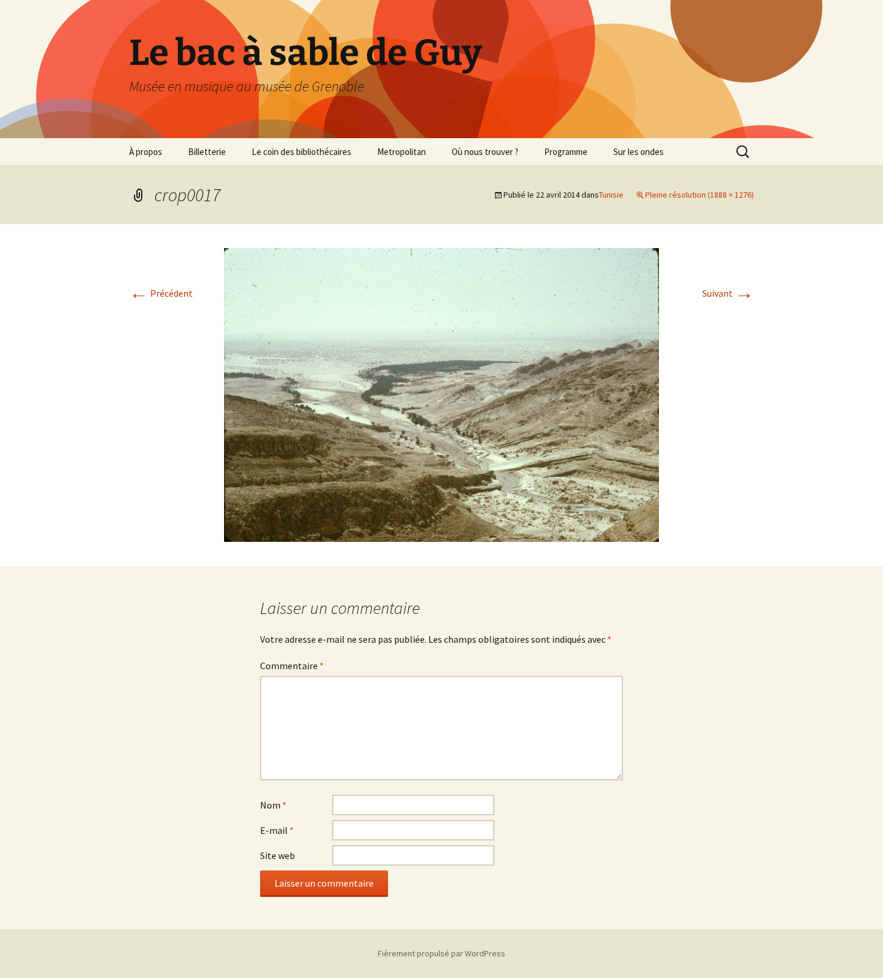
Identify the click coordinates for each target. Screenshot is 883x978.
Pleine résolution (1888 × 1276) (699, 194)
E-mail (277, 830)
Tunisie (611, 194)
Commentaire (292, 666)
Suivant (728, 293)
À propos (145, 151)
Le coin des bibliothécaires (301, 151)
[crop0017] (441, 394)
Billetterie (207, 151)
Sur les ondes (638, 151)
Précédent (161, 293)
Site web (277, 855)
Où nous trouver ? (485, 151)
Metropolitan (401, 151)
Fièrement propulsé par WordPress (441, 953)
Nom (273, 805)
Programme (565, 151)
